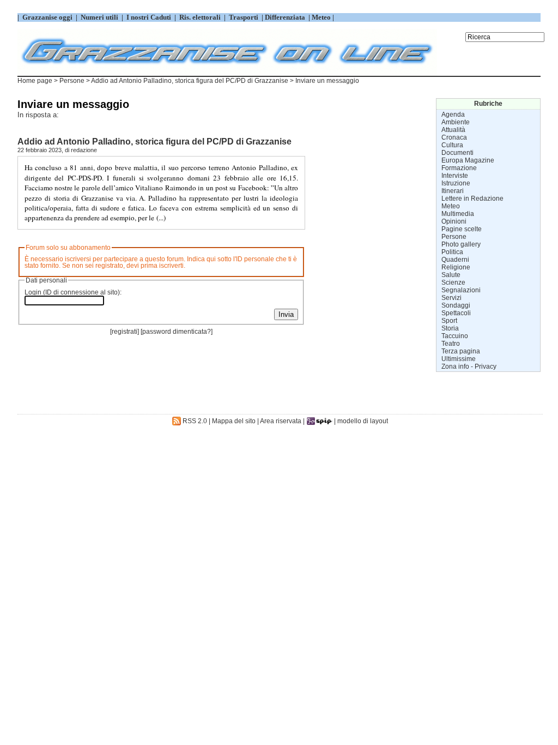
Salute (450, 275)
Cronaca (454, 137)
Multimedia (457, 214)
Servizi (451, 298)
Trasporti (244, 17)
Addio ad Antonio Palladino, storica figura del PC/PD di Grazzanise (189, 81)
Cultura (452, 145)
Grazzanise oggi (47, 17)
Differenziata (286, 17)
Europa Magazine (467, 160)
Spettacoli (456, 313)
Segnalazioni (461, 290)
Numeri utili (99, 17)
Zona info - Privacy (468, 366)
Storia (450, 328)
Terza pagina (460, 351)
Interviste (454, 175)
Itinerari (452, 191)
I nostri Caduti (149, 17)
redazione (84, 150)
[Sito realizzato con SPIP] (319, 421)
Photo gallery (461, 244)
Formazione (459, 168)
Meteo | (322, 17)
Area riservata (280, 421)
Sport (449, 321)
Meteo (450, 206)
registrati (124, 331)
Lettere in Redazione (472, 198)
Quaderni (455, 259)
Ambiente (455, 122)
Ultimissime (458, 359)
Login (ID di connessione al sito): (73, 292)
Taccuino (454, 336)
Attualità (453, 130)
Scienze (453, 282)
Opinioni (453, 221)
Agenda (453, 114)
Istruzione (455, 183)
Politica (452, 252)
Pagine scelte (461, 229)
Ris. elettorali (200, 17)
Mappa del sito (234, 421)
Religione (455, 267)
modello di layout (362, 421)
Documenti (457, 153)
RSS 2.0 (194, 421)
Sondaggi (455, 305)
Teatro (450, 343)
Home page (34, 81)
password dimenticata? (176, 331)
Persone (71, 81)
